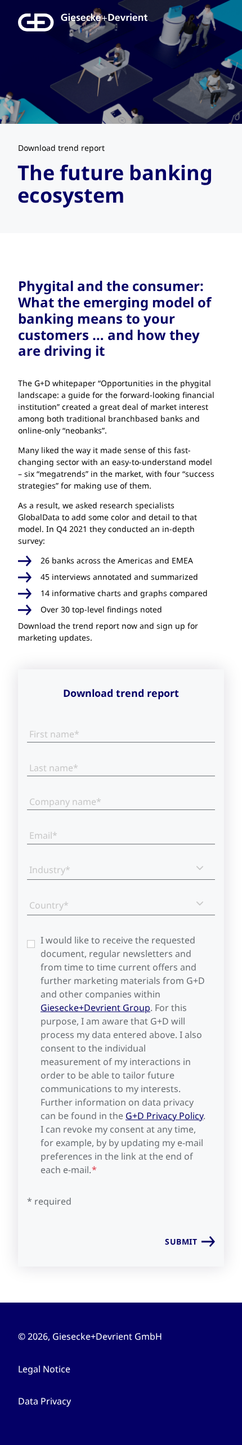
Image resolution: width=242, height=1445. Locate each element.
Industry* (49, 870)
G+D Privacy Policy (164, 1116)
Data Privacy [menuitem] (44, 1401)
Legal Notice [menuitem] (44, 1369)
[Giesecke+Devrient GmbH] (46, 23)
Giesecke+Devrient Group (95, 1007)
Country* (49, 905)
